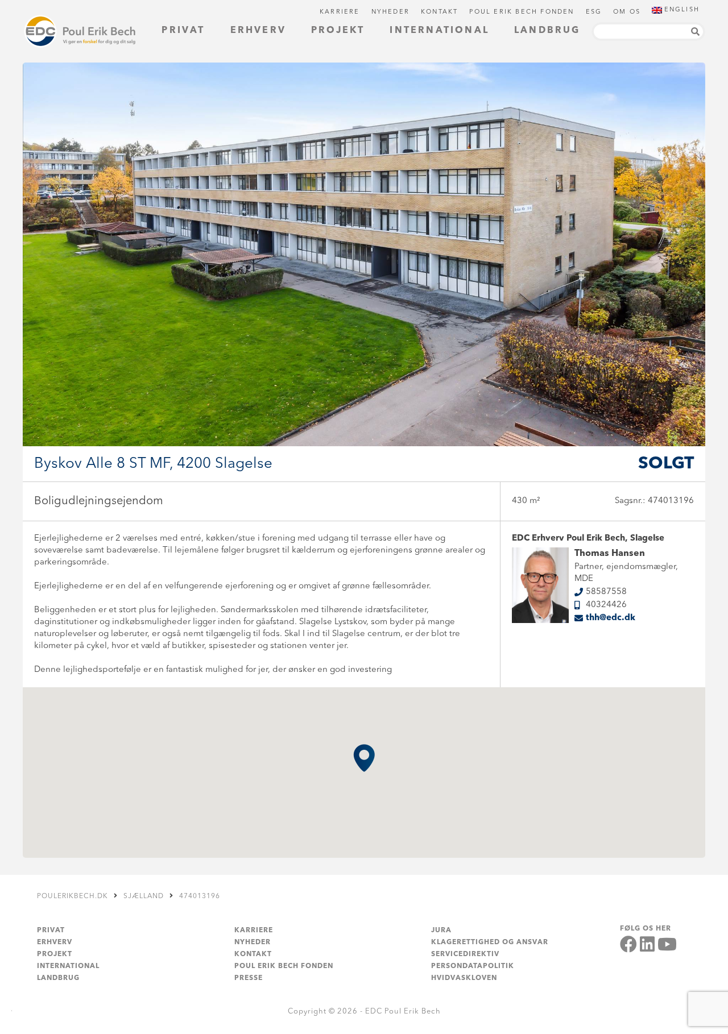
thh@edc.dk (610, 618)
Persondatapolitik (472, 966)
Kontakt (439, 12)
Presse (248, 978)
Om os (626, 12)
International (439, 30)
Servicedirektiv (465, 954)
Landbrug (547, 30)
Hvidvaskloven (464, 978)
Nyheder (390, 12)
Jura (441, 930)
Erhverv (258, 30)
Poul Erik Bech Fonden (521, 12)
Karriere (340, 12)
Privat (183, 30)
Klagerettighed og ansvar (489, 942)
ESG (594, 12)
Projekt (338, 30)
